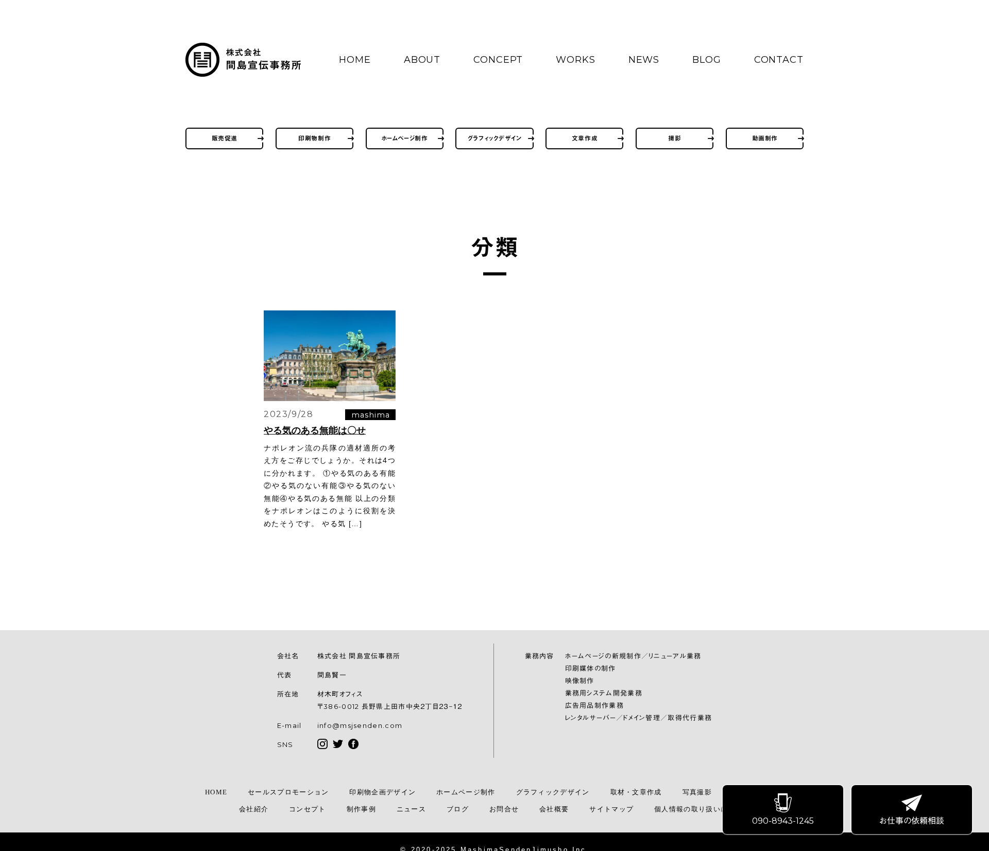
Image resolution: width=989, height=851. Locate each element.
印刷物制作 (314, 138)
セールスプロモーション (288, 792)
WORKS (575, 59)
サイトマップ (611, 809)
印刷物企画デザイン (382, 792)
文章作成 (585, 138)
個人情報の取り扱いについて (702, 809)
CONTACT (779, 59)
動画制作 (765, 138)
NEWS (644, 59)
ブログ (458, 809)
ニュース (411, 809)
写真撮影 (697, 792)
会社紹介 (253, 809)
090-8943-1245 (783, 821)
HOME (355, 59)
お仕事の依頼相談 (911, 821)
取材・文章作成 (636, 792)
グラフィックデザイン (495, 138)
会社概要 (554, 809)
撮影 (674, 138)
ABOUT (422, 59)
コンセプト (307, 809)
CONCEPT (498, 59)
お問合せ (504, 809)
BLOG (706, 59)
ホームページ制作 (405, 138)
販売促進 (224, 138)
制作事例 (361, 809)
